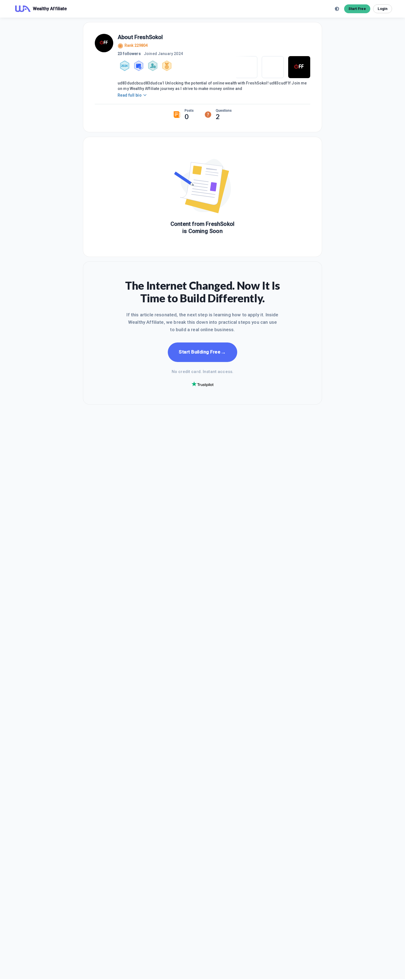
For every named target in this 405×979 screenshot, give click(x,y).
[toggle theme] (337, 8)
